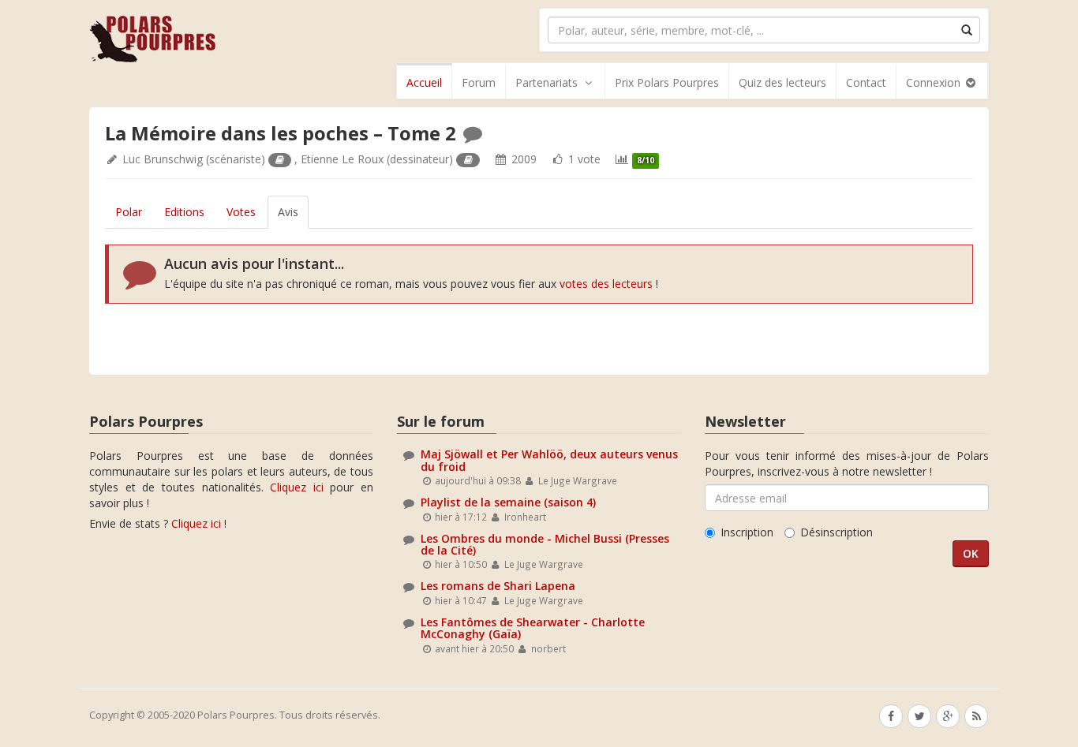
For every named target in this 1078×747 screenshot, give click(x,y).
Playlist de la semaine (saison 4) (508, 502)
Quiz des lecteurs (782, 82)
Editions (184, 211)
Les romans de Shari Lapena (498, 585)
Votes (241, 211)
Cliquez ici (297, 487)
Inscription (747, 532)
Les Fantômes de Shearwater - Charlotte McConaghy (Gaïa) (533, 627)
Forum (479, 82)
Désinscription (836, 532)
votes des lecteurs (606, 283)
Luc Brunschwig (162, 158)
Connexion (935, 82)
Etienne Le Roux (342, 158)
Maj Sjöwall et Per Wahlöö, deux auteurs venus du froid (549, 459)
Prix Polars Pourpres (667, 82)
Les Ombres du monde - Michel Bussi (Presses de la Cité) (545, 544)
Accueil (424, 82)
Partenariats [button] (546, 82)
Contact (866, 82)
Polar (128, 211)
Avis (288, 211)
